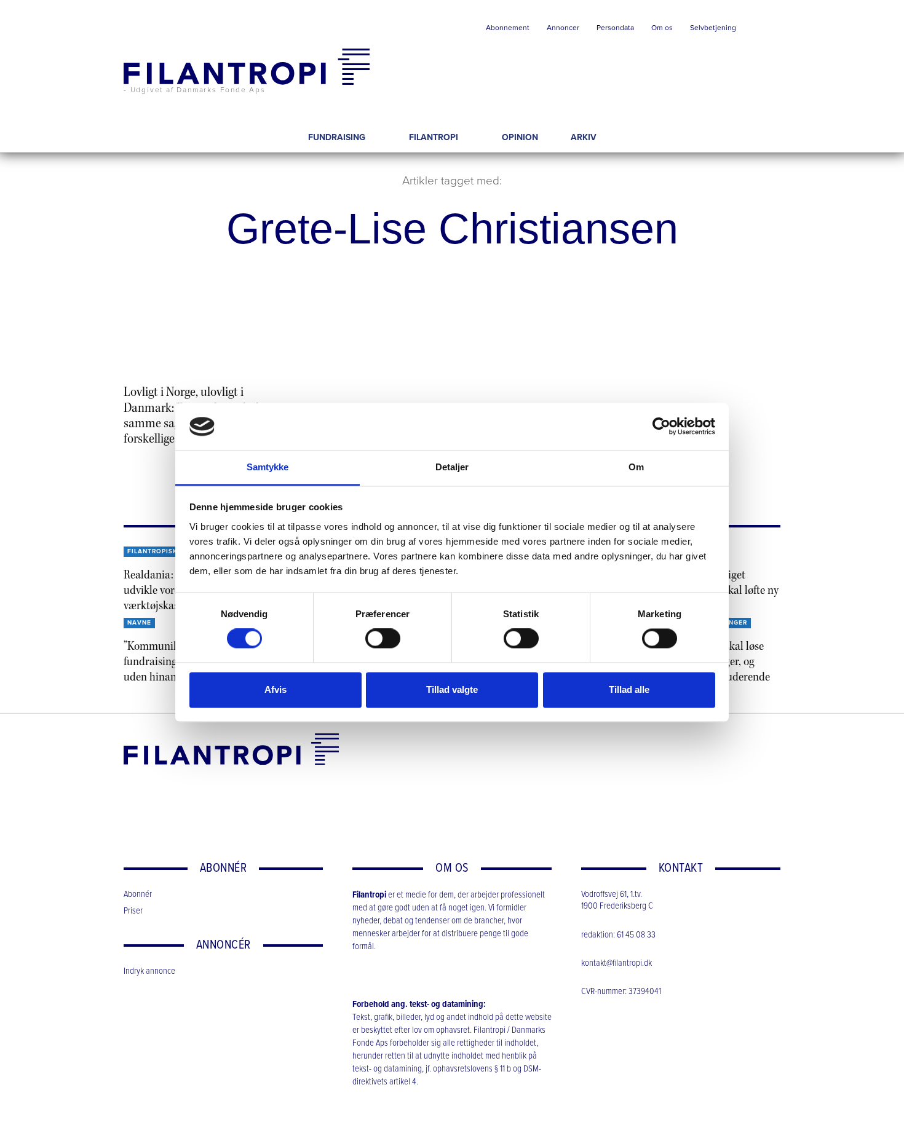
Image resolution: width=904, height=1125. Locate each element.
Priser (133, 911)
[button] (762, 31)
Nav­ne (139, 622)
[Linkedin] (130, 797)
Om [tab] (636, 467)
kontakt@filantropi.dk (616, 963)
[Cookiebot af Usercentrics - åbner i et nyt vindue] (661, 426)
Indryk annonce (149, 971)
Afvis (275, 689)
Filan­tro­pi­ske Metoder (172, 551)
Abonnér (138, 894)
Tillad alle (629, 689)
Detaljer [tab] (452, 467)
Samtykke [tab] (268, 467)
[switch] (382, 639)
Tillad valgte (452, 689)
